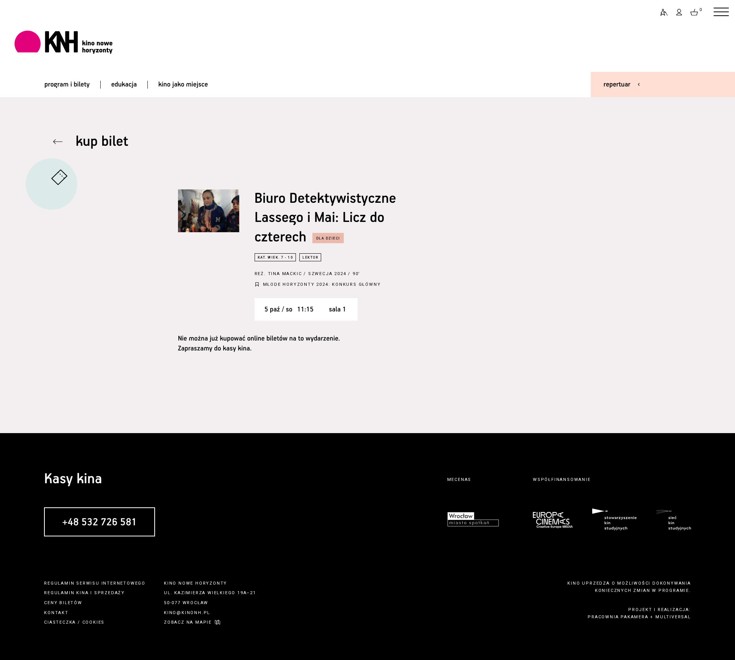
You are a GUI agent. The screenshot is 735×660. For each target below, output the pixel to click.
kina (82, 592)
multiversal (673, 616)
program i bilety (67, 84)
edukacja (124, 84)
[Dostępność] (660, 12)
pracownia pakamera (618, 616)
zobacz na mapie (188, 622)
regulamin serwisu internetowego (94, 583)
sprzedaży (109, 592)
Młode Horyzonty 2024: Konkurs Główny (322, 284)
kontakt (56, 612)
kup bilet (101, 142)
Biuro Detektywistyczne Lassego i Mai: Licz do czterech (325, 218)
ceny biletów (63, 602)
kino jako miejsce (183, 84)
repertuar (617, 84)
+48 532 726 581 (99, 522)
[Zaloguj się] (679, 12)
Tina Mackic (285, 273)
